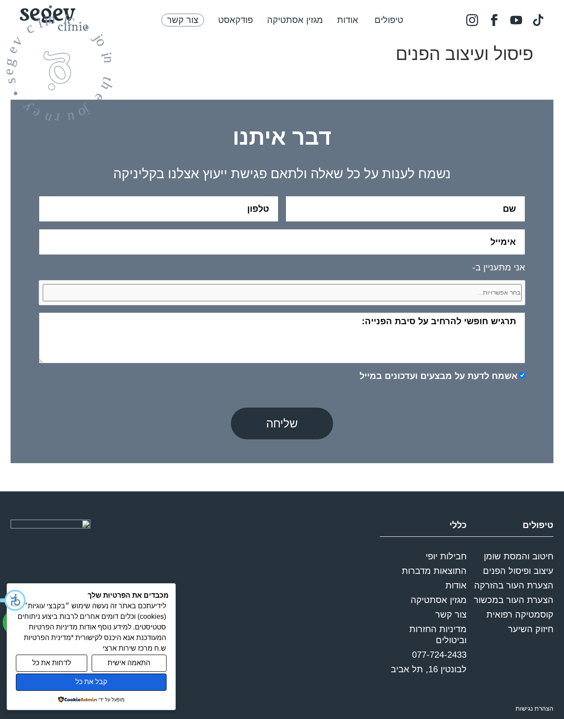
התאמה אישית (129, 663)
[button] (13, 600)
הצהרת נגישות (534, 708)
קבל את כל (91, 681)
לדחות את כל (51, 663)
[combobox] (282, 292)
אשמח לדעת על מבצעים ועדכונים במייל (439, 376)
